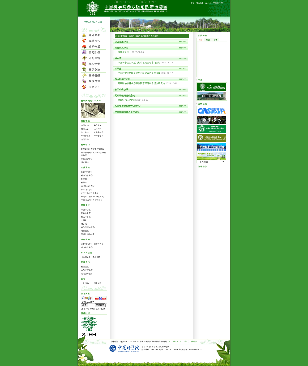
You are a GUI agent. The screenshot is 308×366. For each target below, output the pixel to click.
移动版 (194, 341)
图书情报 (94, 75)
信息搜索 (85, 293)
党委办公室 (86, 213)
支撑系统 (85, 167)
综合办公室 (86, 210)
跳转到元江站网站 (127, 100)
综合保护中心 (87, 159)
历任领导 (98, 129)
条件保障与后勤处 (88, 227)
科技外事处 (86, 217)
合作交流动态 (87, 270)
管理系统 (85, 205)
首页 (131, 36)
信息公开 (94, 87)
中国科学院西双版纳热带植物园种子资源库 (139, 73)
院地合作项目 (87, 274)
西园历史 (85, 129)
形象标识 (98, 283)
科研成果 (94, 35)
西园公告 (202, 35)
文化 (83, 279)
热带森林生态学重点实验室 (92, 149)
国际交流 (94, 69)
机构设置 (94, 64)
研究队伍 (94, 52)
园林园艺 (94, 41)
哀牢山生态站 (87, 189)
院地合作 (85, 262)
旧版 (137, 36)
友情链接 (202, 104)
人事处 (84, 220)
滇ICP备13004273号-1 (178, 341)
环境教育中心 (87, 247)
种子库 (84, 182)
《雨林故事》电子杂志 (90, 257)
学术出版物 (86, 252)
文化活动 (85, 283)
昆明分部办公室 (87, 234)
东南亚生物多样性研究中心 (92, 196)
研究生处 (85, 231)
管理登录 (202, 166)
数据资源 (94, 81)
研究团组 (85, 162)
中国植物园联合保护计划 (91, 200)
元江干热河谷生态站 (89, 193)
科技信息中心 (87, 175)
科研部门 (85, 144)
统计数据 (85, 132)
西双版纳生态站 (87, 186)
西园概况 (85, 121)
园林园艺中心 (87, 244)
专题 (200, 80)
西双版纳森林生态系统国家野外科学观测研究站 (141, 83)
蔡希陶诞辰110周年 (91, 101)
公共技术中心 (87, 172)
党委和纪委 (98, 132)
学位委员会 (98, 136)
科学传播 (94, 46)
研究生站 (94, 58)
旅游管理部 (98, 244)
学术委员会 (86, 136)
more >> (182, 42)
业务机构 (85, 239)
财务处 (84, 224)
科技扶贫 (85, 267)
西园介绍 (85, 125)
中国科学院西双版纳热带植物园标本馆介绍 (139, 62)
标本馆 (84, 179)
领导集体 (98, 125)
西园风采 (85, 139)
